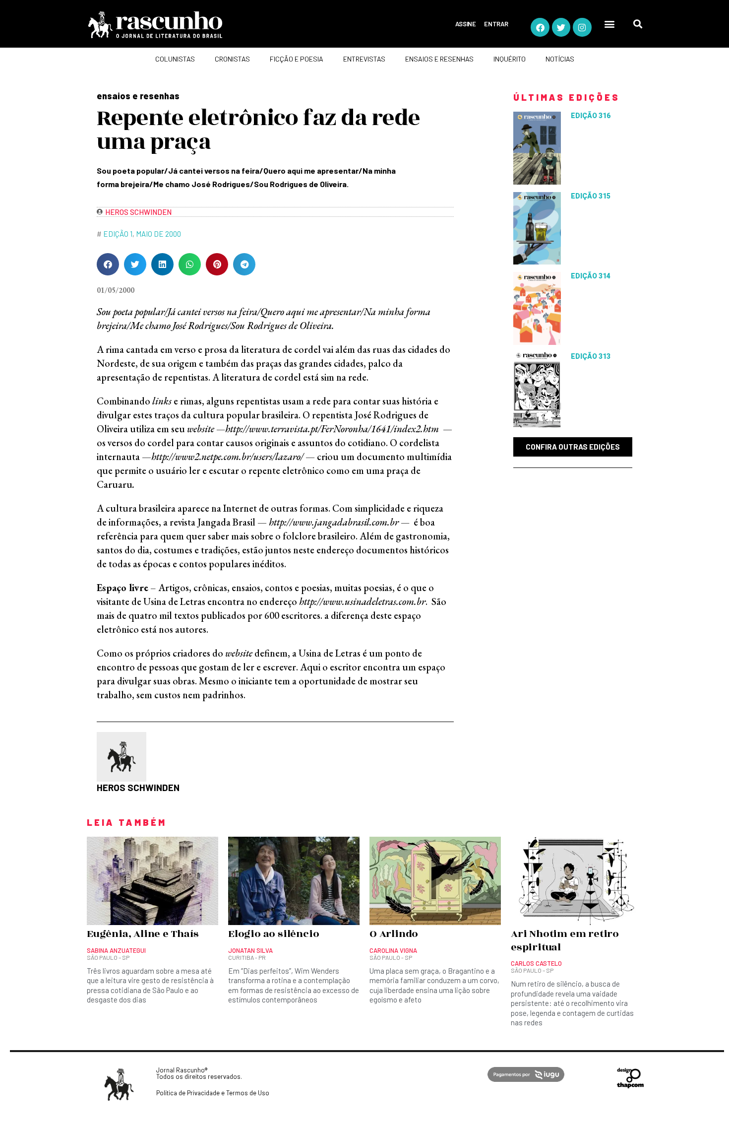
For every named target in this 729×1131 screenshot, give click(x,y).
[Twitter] (561, 27)
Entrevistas (364, 59)
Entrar (496, 24)
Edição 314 (590, 276)
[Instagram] (582, 27)
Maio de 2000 (158, 233)
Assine (465, 24)
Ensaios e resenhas (439, 59)
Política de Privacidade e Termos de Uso (212, 1093)
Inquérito (509, 59)
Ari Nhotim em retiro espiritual (565, 941)
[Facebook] (540, 27)
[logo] (193, 25)
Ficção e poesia (296, 59)
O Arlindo (393, 934)
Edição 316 (590, 116)
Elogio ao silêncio (273, 934)
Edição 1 (117, 233)
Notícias (560, 59)
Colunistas (175, 59)
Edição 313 (590, 356)
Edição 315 (590, 196)
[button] (610, 24)
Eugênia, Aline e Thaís (143, 934)
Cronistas (232, 59)
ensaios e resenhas (138, 95)
